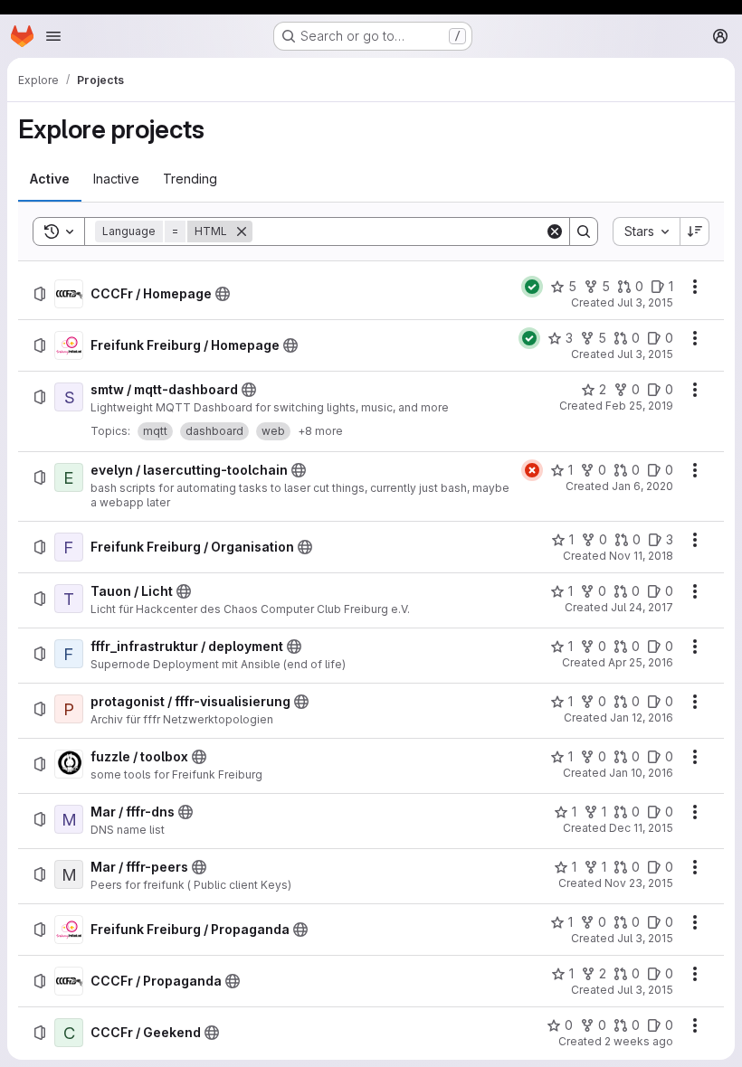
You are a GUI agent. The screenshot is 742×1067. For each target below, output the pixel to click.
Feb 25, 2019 (639, 405)
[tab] (49, 179)
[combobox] (646, 231)
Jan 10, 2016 (641, 772)
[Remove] (241, 231)
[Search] (583, 231)
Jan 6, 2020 (642, 486)
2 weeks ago (638, 1041)
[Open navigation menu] (53, 36)
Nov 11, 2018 (641, 555)
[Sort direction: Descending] (694, 231)
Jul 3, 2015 (645, 302)
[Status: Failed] (532, 470)
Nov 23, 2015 (638, 883)
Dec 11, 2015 (641, 828)
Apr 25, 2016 (640, 662)
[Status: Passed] (532, 286)
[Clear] (555, 231)
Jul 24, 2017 (642, 607)
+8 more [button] (320, 431)
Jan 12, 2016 (641, 717)
